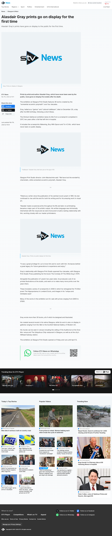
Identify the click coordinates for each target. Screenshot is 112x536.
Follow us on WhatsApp (67, 515)
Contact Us (32, 519)
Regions (14, 7)
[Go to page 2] (55, 389)
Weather (75, 3)
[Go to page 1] (53, 389)
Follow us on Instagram (87, 515)
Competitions (18, 515)
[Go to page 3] (56, 389)
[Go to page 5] (59, 389)
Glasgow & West (13, 11)
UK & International (53, 7)
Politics (29, 7)
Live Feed (106, 7)
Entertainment (39, 7)
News (3, 11)
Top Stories (5, 7)
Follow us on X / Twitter (67, 511)
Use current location (95, 3)
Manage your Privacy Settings (12, 524)
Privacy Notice (23, 519)
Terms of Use (14, 519)
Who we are (5, 519)
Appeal (43, 515)
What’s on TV (32, 515)
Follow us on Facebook (87, 511)
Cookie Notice (41, 519)
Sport (22, 7)
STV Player (5, 515)
